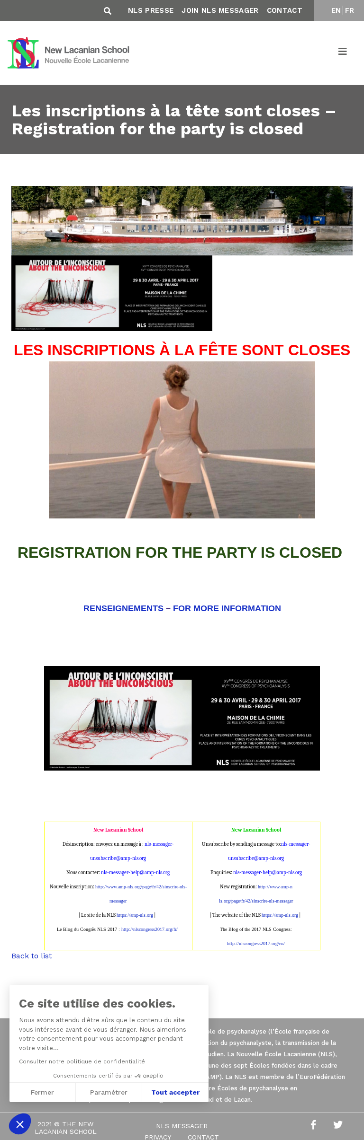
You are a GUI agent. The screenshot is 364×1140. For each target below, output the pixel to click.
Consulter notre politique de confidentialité (82, 1061)
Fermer (42, 1092)
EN (336, 10)
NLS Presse (150, 10)
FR (350, 10)
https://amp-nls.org (135, 915)
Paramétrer (108, 1092)
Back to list (31, 955)
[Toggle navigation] (343, 53)
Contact (284, 10)
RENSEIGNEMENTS (123, 608)
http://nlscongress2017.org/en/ (256, 943)
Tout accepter (175, 1092)
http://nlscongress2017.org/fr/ (149, 929)
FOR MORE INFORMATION (227, 608)
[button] (20, 1124)
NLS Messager (182, 1126)
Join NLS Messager (220, 10)
